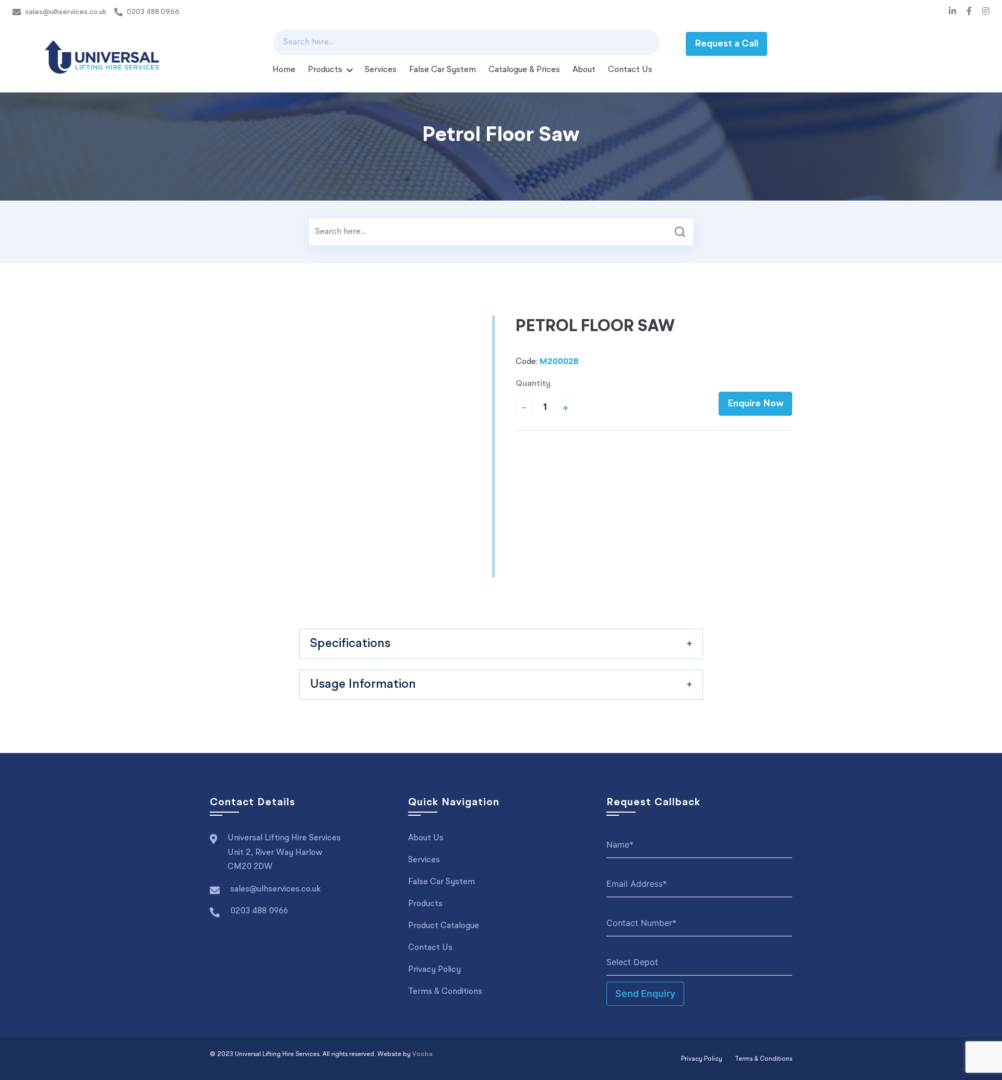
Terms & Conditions (445, 992)
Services (381, 70)
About (583, 70)
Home (283, 70)
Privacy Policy (434, 970)
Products (325, 70)
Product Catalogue (443, 926)
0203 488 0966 (153, 12)
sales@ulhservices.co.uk (65, 12)
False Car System (442, 70)
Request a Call (726, 44)
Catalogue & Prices (524, 70)
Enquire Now (755, 403)
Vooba (422, 1054)
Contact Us (630, 70)
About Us (426, 838)
